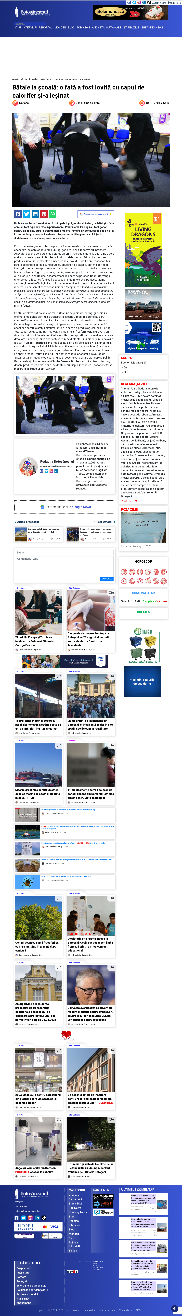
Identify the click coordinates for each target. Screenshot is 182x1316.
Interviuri (74, 1225)
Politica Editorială (74, 1244)
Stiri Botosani (22, 588)
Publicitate (22, 1272)
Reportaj (74, 1220)
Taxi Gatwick (96, 1265)
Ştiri (71, 1216)
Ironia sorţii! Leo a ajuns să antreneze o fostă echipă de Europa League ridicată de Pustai (96, 532)
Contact (21, 1276)
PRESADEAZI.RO (98, 1262)
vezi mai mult (130, 500)
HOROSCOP (143, 561)
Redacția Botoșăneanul (57, 461)
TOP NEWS (83, 27)
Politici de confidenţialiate (32, 1289)
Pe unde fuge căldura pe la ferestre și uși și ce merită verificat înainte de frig (68, 810)
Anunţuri (21, 1281)
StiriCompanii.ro (98, 1267)
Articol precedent (28, 521)
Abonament (23, 1302)
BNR (137, 601)
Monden (74, 1233)
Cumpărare (149, 601)
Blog (71, 1229)
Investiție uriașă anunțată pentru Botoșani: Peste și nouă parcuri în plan (73, 843)
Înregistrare (174, 2)
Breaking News (78, 1212)
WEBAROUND (138, 1310)
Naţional (23, 79)
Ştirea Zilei (75, 1203)
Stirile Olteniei (97, 1269)
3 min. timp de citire (88, 102)
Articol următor (103, 521)
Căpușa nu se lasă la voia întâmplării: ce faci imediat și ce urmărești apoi (66, 876)
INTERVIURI (30, 27)
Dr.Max (95, 1263)
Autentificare (159, 2)
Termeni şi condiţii (27, 1294)
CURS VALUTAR (143, 593)
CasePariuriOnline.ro (85, 1262)
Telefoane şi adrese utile (31, 1285)
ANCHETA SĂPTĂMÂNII (107, 27)
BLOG (71, 27)
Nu (125, 372)
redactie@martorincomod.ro (27, 1211)
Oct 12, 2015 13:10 (158, 102)
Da (125, 367)
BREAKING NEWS (152, 27)
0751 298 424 (21, 1206)
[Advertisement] (91, 55)
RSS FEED (22, 1298)
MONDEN (60, 27)
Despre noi (23, 1268)
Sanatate (72, 741)
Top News (75, 1207)
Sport (72, 1238)
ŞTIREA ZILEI (131, 27)
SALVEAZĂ (107, 579)
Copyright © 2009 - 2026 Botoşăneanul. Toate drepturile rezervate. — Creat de (91, 1310)
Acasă (15, 79)
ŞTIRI (17, 27)
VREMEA (143, 612)
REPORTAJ (45, 27)
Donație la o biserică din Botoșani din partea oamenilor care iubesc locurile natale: (76, 860)
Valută (125, 601)
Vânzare (161, 601)
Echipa (73, 1250)
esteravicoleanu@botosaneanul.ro (56, 466)
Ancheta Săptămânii (75, 1197)
